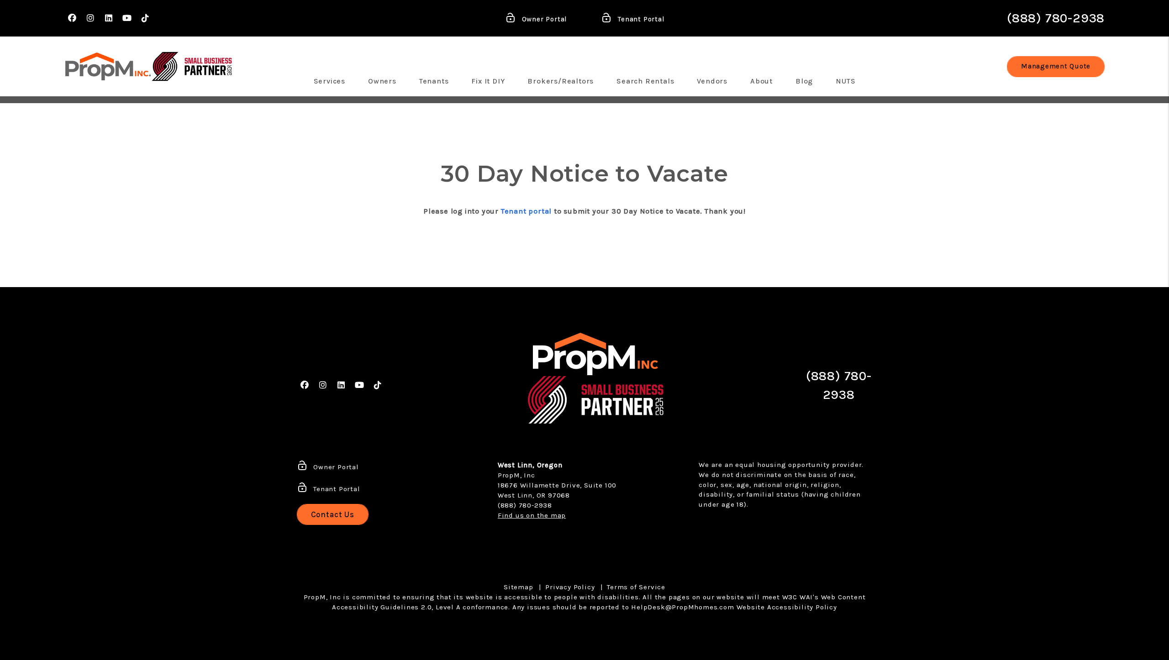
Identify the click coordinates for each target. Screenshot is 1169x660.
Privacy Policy (570, 587)
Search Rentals (645, 81)
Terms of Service (636, 587)
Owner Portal (543, 19)
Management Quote (1055, 66)
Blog (804, 81)
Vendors (712, 81)
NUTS (845, 81)
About (761, 81)
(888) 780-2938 (1056, 18)
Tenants (434, 81)
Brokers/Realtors (560, 81)
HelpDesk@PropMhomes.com (682, 607)
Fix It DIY (488, 81)
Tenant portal (526, 211)
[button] (72, 18)
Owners (382, 81)
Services (329, 81)
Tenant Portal (640, 19)
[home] (108, 66)
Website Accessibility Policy (787, 607)
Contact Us (333, 514)
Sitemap (518, 587)
